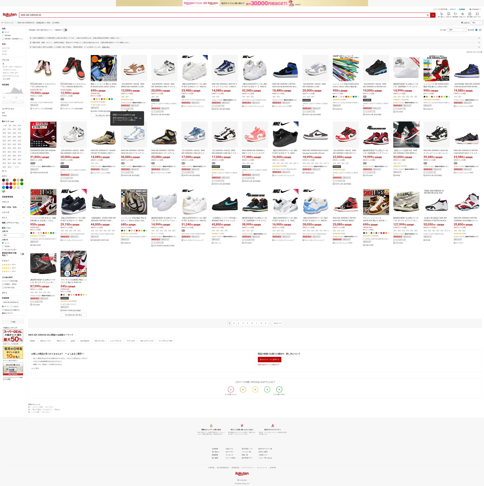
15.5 (4, 133)
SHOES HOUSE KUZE (40, 173)
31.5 (4, 163)
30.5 (14, 159)
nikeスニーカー (45, 341)
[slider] (2, 93)
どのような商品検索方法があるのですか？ (47, 361)
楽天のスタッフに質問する (269, 360)
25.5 (4, 152)
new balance (84, 341)
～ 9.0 (5, 125)
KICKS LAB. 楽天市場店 (162, 114)
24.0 (9, 148)
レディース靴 (37, 407)
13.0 (9, 129)
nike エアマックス (147, 341)
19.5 (4, 140)
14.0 (14, 129)
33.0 (19, 163)
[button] (475, 9)
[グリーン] (21, 183)
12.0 (4, 129)
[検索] (432, 15)
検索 (13, 102)
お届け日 (5, 240)
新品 (3, 113)
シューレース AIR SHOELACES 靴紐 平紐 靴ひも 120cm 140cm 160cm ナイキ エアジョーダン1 (436, 86)
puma (73, 341)
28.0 (9, 156)
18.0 (9, 137)
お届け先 (5, 231)
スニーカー (49, 407)
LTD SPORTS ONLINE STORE (164, 246)
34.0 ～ (10, 167)
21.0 (19, 140)
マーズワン (460, 243)
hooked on (338, 109)
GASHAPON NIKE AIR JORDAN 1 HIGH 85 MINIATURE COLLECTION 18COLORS (43, 153)
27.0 (19, 152)
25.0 (19, 148)
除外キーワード (7, 313)
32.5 (14, 163)
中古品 (4, 116)
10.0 (14, 125)
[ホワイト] (10, 180)
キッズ (4, 54)
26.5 (14, 152)
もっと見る (35, 368)
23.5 (4, 148)
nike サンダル (100, 341)
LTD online (399, 112)
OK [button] (140, 118)
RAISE (398, 175)
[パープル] (10, 187)
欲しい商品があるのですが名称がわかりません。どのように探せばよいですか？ (60, 358)
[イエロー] (18, 183)
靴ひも (57, 409)
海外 (9, 228)
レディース (6, 48)
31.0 (19, 159)
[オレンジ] (14, 183)
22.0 (9, 144)
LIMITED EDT (309, 173)
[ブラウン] (14, 180)
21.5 (4, 144)
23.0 (19, 144)
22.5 (14, 144)
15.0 (19, 129)
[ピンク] (3, 183)
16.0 (9, 133)
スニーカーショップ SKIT (283, 106)
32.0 (9, 163)
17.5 (4, 137)
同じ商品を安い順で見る (104, 115)
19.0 (19, 137)
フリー (17, 167)
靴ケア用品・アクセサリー (42, 409)
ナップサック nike (165, 341)
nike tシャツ (61, 341)
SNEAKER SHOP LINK (101, 240)
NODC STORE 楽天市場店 (102, 111)
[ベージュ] (18, 180)
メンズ (4, 51)
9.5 (10, 125)
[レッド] (10, 183)
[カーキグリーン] (21, 180)
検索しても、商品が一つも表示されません (47, 364)
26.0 (9, 152)
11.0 (19, 125)
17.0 (19, 133)
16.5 (14, 133)
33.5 (4, 167)
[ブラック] (3, 180)
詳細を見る (106, 47)
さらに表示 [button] (6, 79)
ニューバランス (116, 341)
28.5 (14, 156)
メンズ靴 (36, 412)
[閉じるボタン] (479, 38)
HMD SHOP (37, 245)
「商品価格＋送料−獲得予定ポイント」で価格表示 (45, 30)
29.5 (4, 159)
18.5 (14, 137)
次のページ (278, 323)
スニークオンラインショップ (193, 106)
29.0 (19, 156)
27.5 (4, 156)
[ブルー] (3, 187)
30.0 (9, 159)
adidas (32, 341)
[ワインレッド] (7, 183)
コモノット (218, 243)
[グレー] (7, 180)
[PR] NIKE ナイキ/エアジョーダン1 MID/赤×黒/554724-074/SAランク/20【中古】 (73, 86)
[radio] (3, 32)
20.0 (9, 140)
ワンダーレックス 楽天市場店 (43, 109)
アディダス (131, 341)
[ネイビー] (7, 187)
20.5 (14, 140)
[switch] (22, 254)
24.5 (14, 148)
